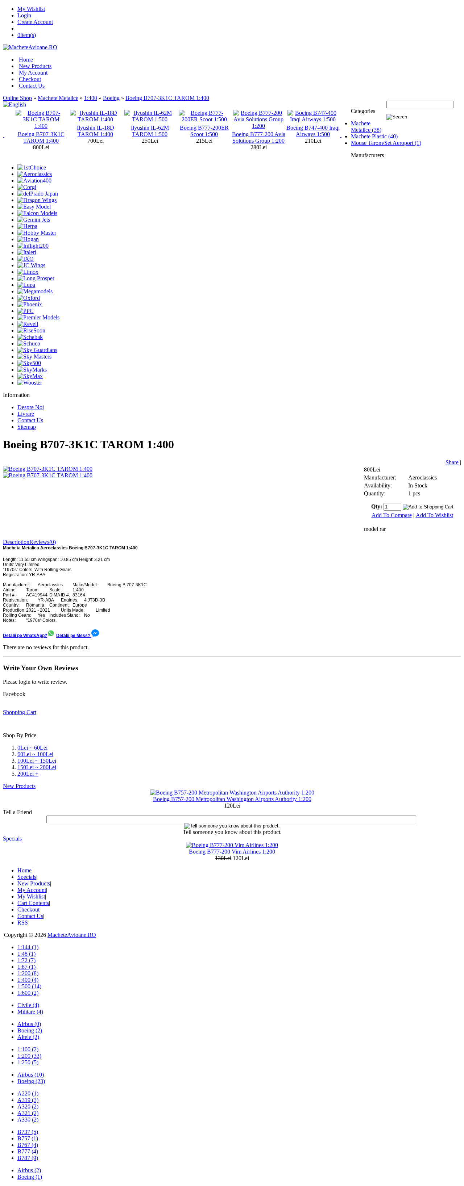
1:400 (90, 98)
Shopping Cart (19, 712)
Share (452, 462)
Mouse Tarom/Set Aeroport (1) (386, 143)
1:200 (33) (29, 1056)
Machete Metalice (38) (366, 126)
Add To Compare (392, 515)
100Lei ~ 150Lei (36, 761)
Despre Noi (30, 407)
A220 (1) (27, 1093)
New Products (35, 66)
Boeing (111, 98)
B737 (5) (27, 1132)
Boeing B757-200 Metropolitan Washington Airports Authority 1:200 (232, 799)
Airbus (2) (29, 1170)
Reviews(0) (42, 542)
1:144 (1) (27, 947)
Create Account (35, 22)
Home (26, 59)
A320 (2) (27, 1106)
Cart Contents (33, 903)
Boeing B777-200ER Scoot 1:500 (159, 131)
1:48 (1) (26, 954)
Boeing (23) (31, 1081)
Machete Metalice (58, 98)
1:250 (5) (27, 1062)
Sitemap (26, 427)
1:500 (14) (29, 986)
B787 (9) (27, 1158)
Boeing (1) (29, 1177)
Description (16, 542)
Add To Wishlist (434, 515)
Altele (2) (28, 1037)
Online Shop (17, 98)
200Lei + (27, 774)
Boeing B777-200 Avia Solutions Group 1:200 (214, 137)
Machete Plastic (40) (374, 136)
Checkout (30, 79)
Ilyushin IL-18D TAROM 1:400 (51, 131)
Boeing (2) (29, 1030)
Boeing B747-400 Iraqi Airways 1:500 (268, 131)
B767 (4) (27, 1145)
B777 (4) (27, 1151)
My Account (33, 73)
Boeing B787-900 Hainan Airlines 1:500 (323, 131)
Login (24, 15)
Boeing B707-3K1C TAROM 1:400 (167, 98)
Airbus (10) (30, 1075)
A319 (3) (27, 1100)
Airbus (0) (29, 1024)
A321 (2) (27, 1113)
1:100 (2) (27, 1049)
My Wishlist (31, 9)
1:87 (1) (26, 967)
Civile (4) (28, 1005)
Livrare (25, 414)
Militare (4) (30, 1012)
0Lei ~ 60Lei (32, 748)
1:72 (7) (26, 960)
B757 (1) (27, 1138)
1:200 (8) (27, 973)
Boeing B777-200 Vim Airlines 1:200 (232, 851)
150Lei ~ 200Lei (36, 767)
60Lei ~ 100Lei (35, 754)
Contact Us (32, 86)
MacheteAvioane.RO (71, 935)
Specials (12, 838)
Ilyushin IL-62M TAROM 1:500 (105, 131)
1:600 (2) (27, 993)
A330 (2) (27, 1119)
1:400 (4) (27, 980)
